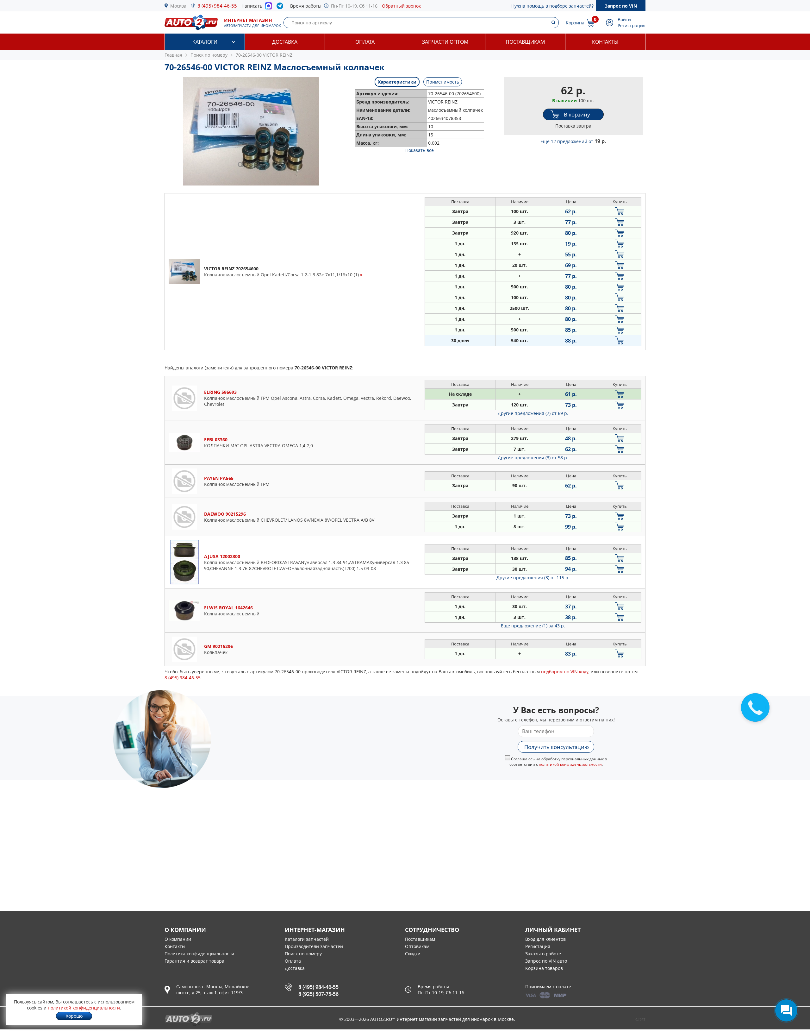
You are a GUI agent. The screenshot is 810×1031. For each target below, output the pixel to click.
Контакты (605, 41)
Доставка (284, 41)
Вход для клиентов (545, 939)
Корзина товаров (544, 968)
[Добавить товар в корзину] (620, 211)
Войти (624, 19)
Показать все (419, 150)
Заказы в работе (543, 954)
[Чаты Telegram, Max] (786, 1010)
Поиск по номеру (303, 954)
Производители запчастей (314, 946)
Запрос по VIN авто (546, 961)
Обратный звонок (401, 6)
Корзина (575, 23)
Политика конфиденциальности (199, 954)
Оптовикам (417, 946)
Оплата (365, 41)
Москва (178, 6)
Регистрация (631, 25)
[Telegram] (281, 7)
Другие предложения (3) (533, 458)
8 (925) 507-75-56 (318, 993)
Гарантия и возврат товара (194, 961)
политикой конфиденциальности (570, 764)
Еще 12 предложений (573, 141)
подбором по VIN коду (565, 672)
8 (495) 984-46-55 (217, 6)
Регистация (537, 946)
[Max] (268, 7)
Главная (173, 55)
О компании (178, 939)
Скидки (413, 954)
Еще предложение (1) (533, 626)
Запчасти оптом (445, 41)
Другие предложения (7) (533, 413)
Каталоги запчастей (307, 939)
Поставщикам (525, 41)
